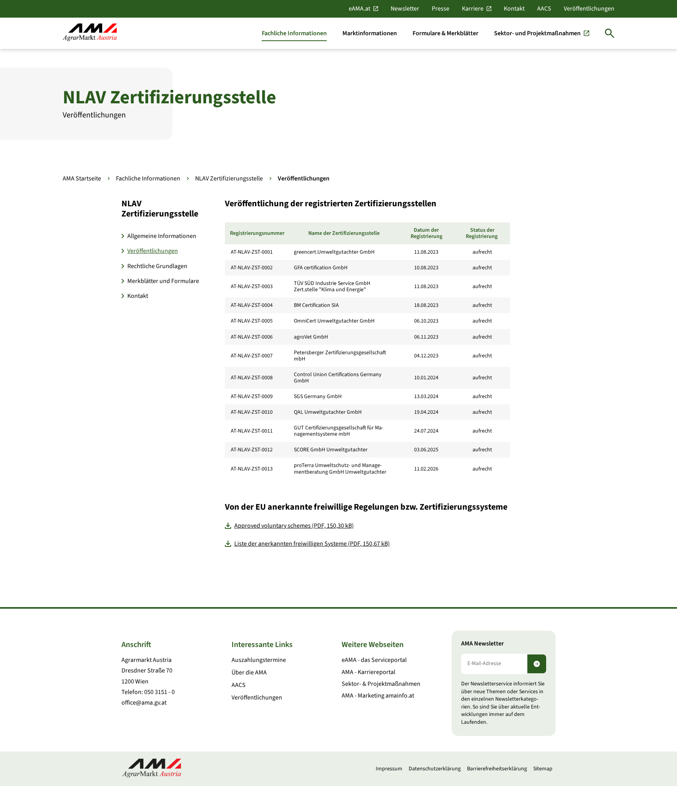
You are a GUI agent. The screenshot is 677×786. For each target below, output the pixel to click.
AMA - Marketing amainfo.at (378, 695)
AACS (544, 8)
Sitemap (542, 769)
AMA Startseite (82, 178)
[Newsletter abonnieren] (536, 663)
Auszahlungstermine (259, 660)
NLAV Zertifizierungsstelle (229, 178)
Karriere (472, 8)
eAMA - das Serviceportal (374, 660)
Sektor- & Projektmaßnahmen (381, 684)
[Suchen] (609, 33)
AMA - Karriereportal (368, 672)
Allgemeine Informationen (161, 236)
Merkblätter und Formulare (163, 281)
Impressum (389, 769)
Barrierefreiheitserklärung (497, 769)
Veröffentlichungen (589, 8)
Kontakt (514, 8)
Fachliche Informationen (148, 178)
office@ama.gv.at (144, 702)
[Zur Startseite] (90, 33)
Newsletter (405, 8)
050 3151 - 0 (159, 692)
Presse (440, 8)
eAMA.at (359, 8)
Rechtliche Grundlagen (157, 266)
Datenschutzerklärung (435, 769)
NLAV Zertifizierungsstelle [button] (159, 208)
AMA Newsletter (482, 643)
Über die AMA (249, 672)
